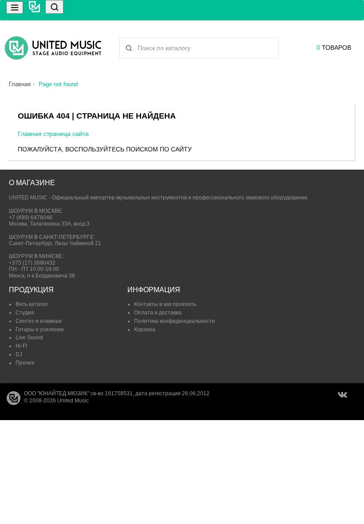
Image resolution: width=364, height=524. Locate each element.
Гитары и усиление (40, 329)
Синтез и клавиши (39, 321)
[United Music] (53, 48)
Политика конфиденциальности (174, 321)
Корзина (144, 329)
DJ (19, 354)
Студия (25, 313)
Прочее (25, 363)
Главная (20, 84)
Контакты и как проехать (165, 304)
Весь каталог (32, 304)
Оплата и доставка (158, 313)
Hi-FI (21, 346)
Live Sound (29, 337)
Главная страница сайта (53, 133)
